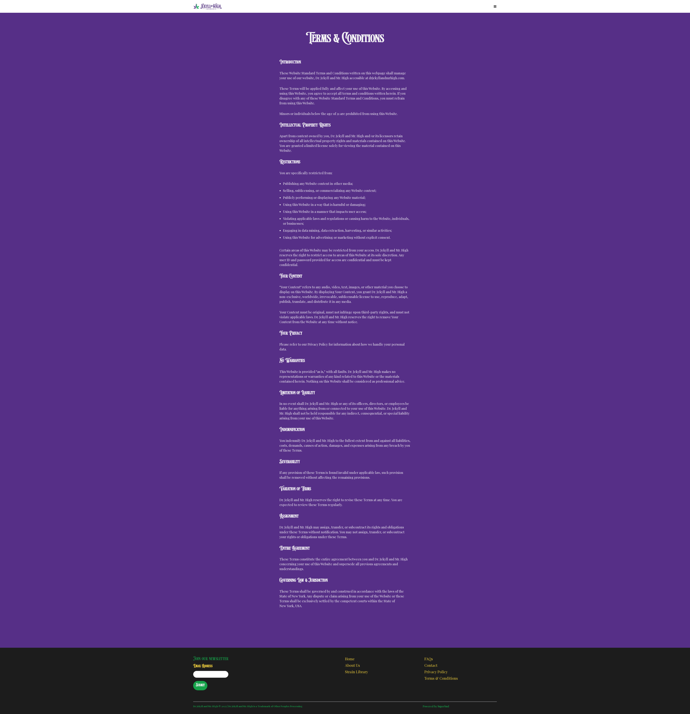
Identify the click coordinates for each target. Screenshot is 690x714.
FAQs (428, 658)
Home (350, 658)
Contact (430, 665)
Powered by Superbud (436, 706)
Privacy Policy (435, 671)
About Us (352, 665)
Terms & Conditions (441, 678)
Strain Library (356, 671)
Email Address (203, 666)
